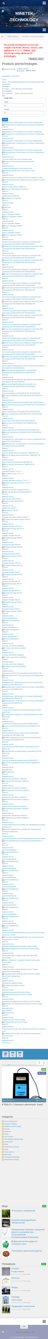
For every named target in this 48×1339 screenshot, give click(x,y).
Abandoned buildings (11, 1159)
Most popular (36, 82)
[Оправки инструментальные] (13, 985)
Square (17, 93)
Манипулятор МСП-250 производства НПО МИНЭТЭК (21, 673)
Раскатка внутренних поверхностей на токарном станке (22, 177)
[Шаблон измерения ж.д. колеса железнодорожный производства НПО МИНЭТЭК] (24, 740)
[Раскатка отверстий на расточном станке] (18, 161)
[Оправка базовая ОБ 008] (12, 547)
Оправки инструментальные (12, 983)
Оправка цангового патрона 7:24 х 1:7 (15, 480)
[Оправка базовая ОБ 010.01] (13, 529)
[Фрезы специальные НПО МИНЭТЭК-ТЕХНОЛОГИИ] (22, 414)
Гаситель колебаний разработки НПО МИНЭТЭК (20, 724)
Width (6, 102)
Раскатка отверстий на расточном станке (17, 159)
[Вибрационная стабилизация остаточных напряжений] (23, 125)
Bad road (7, 1156)
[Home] (2, 36)
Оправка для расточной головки (13, 1020)
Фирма (14, 1289)
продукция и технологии (11, 76)
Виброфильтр (7, 770)
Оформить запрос (36, 59)
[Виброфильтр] (8, 772)
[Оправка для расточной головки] (14, 1022)
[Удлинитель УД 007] (10, 510)
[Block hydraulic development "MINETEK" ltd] (18, 464)
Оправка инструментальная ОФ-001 (15, 517)
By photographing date (16, 82)
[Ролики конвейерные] (10, 620)
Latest (5, 82)
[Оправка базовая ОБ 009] (12, 538)
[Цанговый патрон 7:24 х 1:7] (13, 474)
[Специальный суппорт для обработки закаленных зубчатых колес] (24, 1036)
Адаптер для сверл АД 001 (11, 499)
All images (6, 89)
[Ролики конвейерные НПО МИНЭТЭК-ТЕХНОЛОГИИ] (22, 395)
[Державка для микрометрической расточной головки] (22, 1004)
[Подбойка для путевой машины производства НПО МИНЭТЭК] (24, 753)
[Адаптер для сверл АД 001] (12, 501)
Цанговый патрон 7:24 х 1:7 (12, 471)
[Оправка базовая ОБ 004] (12, 584)
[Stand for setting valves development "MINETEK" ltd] (21, 455)
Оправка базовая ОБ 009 (11, 535)
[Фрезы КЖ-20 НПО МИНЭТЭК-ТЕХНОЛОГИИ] (19, 423)
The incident (8, 1138)
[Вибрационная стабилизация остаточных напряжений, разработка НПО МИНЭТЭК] (24, 689)
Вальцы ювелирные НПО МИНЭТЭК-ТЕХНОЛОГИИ (20, 430)
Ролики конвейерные (9, 618)
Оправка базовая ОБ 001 (11, 609)
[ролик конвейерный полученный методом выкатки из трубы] (24, 843)
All (44, 1208)
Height (6, 109)
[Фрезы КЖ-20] (8, 1013)
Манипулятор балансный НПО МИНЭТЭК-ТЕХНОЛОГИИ (23, 402)
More (6, 1146)
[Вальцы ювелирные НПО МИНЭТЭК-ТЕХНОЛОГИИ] (21, 432)
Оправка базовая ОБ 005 (11, 572)
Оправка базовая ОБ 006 (11, 563)
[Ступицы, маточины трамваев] (14, 648)
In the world (8, 1144)
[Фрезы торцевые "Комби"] (12, 216)
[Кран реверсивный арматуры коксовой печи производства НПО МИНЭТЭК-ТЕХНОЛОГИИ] (24, 386)
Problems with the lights (12, 1128)
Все (43, 1266)
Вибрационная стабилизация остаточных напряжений (22, 122)
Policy (6, 1136)
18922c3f (5, 205)
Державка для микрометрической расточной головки (21, 1001)
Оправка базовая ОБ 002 (11, 600)
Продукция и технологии (23, 1308)
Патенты (15, 1280)
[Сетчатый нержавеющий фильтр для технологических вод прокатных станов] (24, 939)
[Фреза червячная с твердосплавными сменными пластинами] (24, 962)
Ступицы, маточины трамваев (13, 646)
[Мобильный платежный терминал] (15, 781)
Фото (14, 89)
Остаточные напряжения (23, 1213)
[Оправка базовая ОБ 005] (12, 574)
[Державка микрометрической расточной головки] (20, 949)
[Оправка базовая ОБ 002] (12, 602)
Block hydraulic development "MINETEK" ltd (17, 462)
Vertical (30, 93)
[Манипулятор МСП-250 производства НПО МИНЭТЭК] (23, 675)
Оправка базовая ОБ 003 (11, 591)
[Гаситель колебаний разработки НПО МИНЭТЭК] (21, 726)
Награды (15, 1299)
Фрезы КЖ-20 (7, 1010)
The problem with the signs (13, 1141)
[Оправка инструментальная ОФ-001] (16, 519)
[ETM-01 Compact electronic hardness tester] (24, 1089)
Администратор (22, 68)
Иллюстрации (27, 89)
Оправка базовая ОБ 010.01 (12, 526)
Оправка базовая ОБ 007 (11, 554)
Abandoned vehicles (11, 1161)
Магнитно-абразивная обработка (14, 187)
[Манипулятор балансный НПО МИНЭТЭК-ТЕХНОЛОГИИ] (24, 405)
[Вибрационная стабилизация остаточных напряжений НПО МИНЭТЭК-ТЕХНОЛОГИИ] (24, 446)
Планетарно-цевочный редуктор (26, 1253)
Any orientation (8, 93)
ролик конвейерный (9, 850)
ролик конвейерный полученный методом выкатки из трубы (23, 838)
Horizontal (24, 93)
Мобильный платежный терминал (14, 779)
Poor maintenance (10, 1123)
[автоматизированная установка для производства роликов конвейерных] (24, 831)
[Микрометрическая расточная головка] (17, 994)
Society (7, 1131)
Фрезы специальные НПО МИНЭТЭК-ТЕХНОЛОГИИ (21, 412)
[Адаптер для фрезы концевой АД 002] (16, 492)
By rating (28, 82)
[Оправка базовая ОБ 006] (12, 565)
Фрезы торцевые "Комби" (11, 214)
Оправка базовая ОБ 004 (11, 581)
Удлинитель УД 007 (9, 508)
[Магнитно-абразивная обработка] (15, 189)
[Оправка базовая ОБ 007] (12, 556)
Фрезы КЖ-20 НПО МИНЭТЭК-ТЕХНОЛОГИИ (18, 421)
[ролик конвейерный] (10, 852)
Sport (6, 1151)
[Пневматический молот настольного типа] (18, 171)
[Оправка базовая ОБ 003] (12, 593)
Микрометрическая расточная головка (16, 992)
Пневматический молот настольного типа (17, 168)
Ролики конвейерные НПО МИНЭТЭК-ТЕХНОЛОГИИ (21, 393)
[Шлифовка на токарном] (11, 198)
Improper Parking (10, 1126)
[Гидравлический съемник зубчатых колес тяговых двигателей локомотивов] (24, 976)
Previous (39, 1062)
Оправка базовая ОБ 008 (11, 545)
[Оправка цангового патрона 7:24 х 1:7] (16, 483)
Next (44, 1062)
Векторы (19, 89)
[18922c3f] (6, 207)
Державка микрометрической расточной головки (19, 946)
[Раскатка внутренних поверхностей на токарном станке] (23, 180)
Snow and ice (9, 1154)
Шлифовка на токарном (10, 196)
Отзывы (15, 1270)
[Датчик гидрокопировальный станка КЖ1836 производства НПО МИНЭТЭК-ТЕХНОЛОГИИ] (24, 373)
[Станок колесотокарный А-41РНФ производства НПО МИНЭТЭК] (24, 717)
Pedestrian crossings (11, 1149)
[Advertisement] (21, 1185)
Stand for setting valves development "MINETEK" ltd (20, 453)
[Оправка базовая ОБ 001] (12, 611)
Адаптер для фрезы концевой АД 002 (15, 490)
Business (7, 1133)
